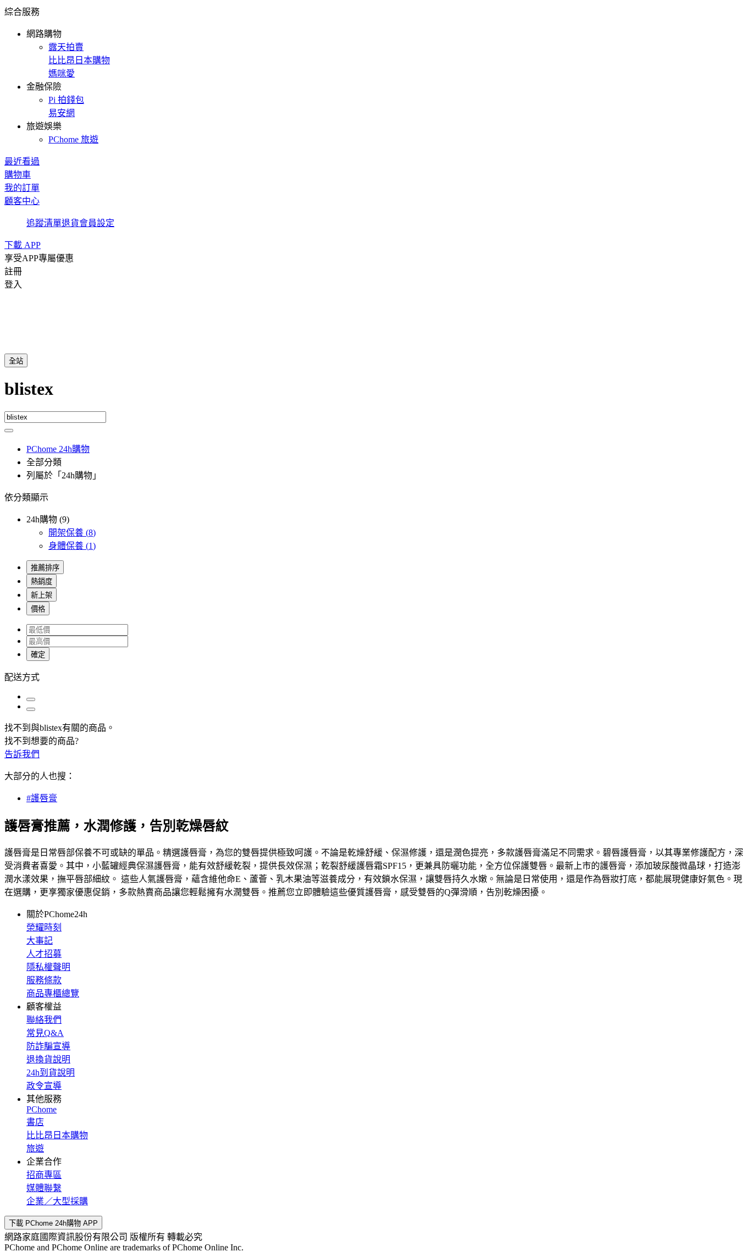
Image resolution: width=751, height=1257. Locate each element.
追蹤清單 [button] (44, 223)
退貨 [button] (70, 223)
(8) (72, 532)
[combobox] (375, 395)
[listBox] (375, 676)
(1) (72, 545)
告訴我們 (22, 754)
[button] (375, 74)
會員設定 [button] (96, 223)
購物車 (17, 174)
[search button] (8, 430)
